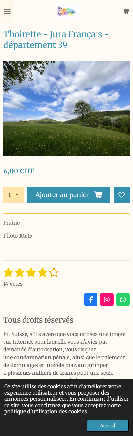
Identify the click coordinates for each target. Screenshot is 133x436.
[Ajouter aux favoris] (122, 195)
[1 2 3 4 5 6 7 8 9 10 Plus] (13, 195)
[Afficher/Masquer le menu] (7, 11)
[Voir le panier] (126, 11)
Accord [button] (107, 426)
